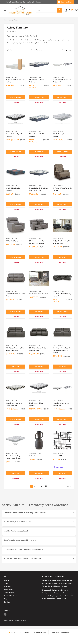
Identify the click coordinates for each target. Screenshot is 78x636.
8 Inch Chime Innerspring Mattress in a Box (14, 404)
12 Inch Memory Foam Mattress (60, 135)
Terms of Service (9, 593)
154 (45, 486)
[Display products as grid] (67, 50)
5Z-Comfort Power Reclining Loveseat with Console (38, 242)
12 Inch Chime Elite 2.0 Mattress (36, 135)
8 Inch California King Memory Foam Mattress (13, 457)
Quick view (15, 102)
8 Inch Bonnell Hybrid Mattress (36, 404)
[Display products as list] (70, 50)
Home (6, 20)
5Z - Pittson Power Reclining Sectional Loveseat (15, 349)
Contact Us (8, 583)
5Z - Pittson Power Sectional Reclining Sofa (38, 349)
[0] (70, 10)
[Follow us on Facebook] (5, 614)
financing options (25, 554)
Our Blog (7, 602)
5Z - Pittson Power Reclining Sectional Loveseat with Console (62, 350)
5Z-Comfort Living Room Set (38, 294)
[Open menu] (5, 10)
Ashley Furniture (12, 77)
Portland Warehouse (11, 596)
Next (67, 486)
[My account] (66, 10)
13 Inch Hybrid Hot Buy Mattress (13, 189)
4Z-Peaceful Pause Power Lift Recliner (62, 189)
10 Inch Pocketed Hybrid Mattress (14, 135)
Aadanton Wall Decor (59, 456)
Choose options (15, 97)
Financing (7, 586)
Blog (5, 599)
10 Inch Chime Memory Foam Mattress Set (62, 81)
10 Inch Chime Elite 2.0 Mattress (36, 81)
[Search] (59, 10)
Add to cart (39, 204)
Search (6, 580)
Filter (11, 50)
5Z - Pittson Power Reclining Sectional (62, 295)
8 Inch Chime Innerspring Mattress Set (61, 404)
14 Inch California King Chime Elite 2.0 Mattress (38, 189)
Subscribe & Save (66, 2)
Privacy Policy (8, 589)
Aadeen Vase (33, 456)
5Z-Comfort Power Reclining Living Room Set (62, 242)
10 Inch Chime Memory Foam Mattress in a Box (15, 81)
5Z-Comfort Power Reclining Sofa (15, 295)
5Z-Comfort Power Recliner (15, 241)
